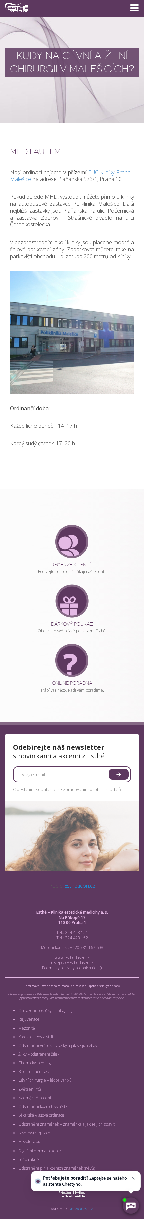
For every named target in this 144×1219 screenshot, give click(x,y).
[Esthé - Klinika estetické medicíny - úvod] (16, 14)
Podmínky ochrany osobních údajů (72, 968)
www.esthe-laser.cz (72, 957)
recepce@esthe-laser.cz (72, 962)
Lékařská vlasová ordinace (41, 1115)
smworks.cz (81, 1208)
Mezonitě (26, 1028)
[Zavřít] (133, 1178)
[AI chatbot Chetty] (131, 1206)
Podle (72, 885)
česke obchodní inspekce (108, 998)
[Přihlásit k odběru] (119, 774)
